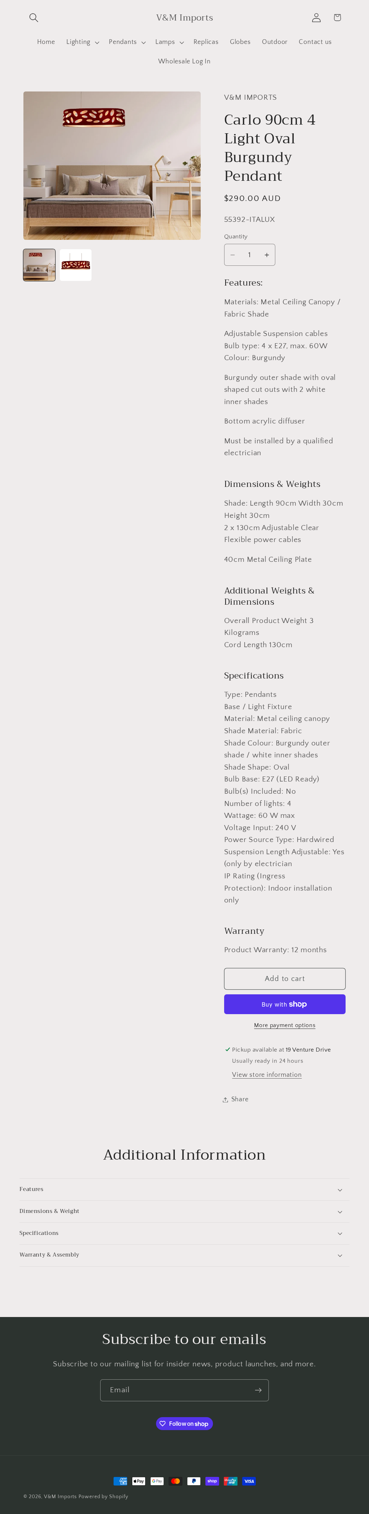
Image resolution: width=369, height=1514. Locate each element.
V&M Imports (60, 1497)
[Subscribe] (258, 1390)
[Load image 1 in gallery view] (39, 265)
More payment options (284, 1025)
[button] (33, 17)
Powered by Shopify (103, 1497)
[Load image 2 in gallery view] (76, 265)
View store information (267, 1075)
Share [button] (240, 1099)
